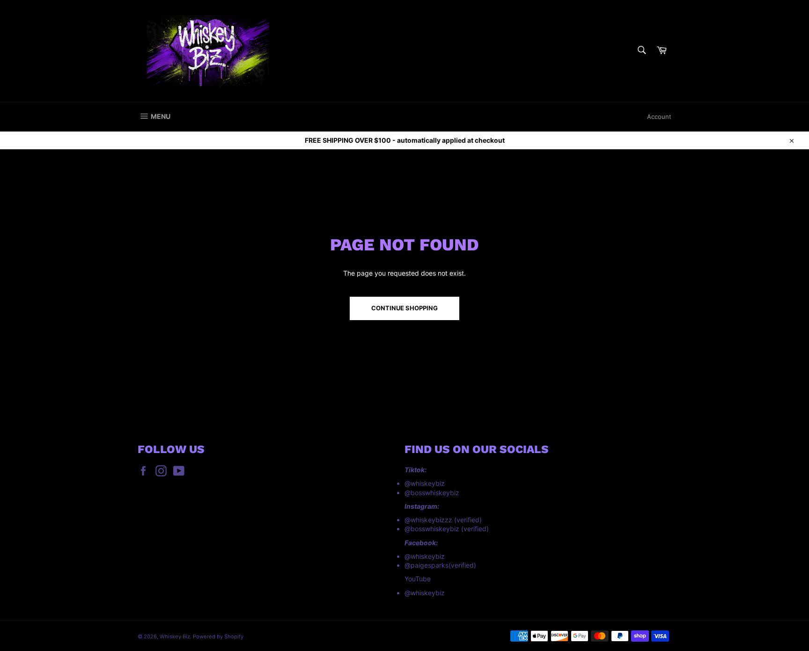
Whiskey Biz (175, 636)
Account (659, 116)
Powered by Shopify (218, 636)
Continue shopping (404, 308)
